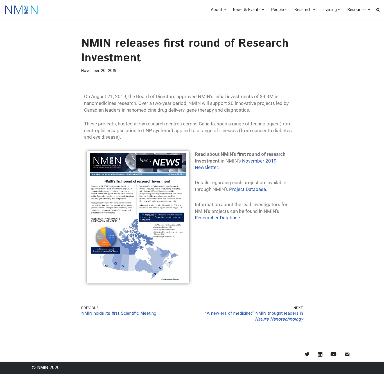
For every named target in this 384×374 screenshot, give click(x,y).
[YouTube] (333, 354)
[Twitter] (307, 354)
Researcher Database (217, 217)
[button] (225, 10)
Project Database (247, 189)
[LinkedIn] (320, 354)
